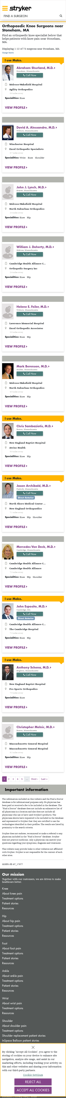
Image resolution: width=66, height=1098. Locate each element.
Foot (4, 943)
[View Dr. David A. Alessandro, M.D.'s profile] (8, 132)
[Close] (33, 1047)
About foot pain (11, 948)
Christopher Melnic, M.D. (35, 727)
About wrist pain (12, 1003)
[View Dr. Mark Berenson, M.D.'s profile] (8, 371)
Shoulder (7, 1021)
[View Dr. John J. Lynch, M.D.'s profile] (8, 191)
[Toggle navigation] (5, 8)
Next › (34, 779)
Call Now (30, 75)
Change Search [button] (8, 53)
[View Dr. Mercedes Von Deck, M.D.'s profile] (8, 551)
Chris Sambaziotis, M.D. (34, 426)
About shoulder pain (14, 1026)
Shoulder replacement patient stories (23, 1035)
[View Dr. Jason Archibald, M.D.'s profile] (8, 490)
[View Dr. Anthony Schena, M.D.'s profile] (8, 672)
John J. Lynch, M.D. (31, 187)
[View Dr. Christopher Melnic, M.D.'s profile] (8, 731)
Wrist (5, 998)
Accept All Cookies (33, 1090)
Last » (44, 779)
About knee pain (12, 893)
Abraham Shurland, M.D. (35, 68)
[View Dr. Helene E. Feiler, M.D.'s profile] (8, 311)
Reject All (33, 1082)
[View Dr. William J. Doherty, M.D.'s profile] (8, 251)
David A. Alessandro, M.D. (36, 127)
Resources (8, 908)
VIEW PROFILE (15, 107)
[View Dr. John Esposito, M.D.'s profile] (8, 611)
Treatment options (12, 898)
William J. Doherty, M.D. (35, 247)
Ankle (5, 971)
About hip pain (11, 921)
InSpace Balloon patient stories (20, 1040)
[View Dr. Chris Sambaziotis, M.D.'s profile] (8, 430)
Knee (5, 888)
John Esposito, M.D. (31, 606)
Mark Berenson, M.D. (32, 366)
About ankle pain (12, 976)
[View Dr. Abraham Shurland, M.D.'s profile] (8, 72)
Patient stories (10, 903)
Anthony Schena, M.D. (33, 667)
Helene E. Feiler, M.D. (32, 306)
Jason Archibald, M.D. (33, 486)
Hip (4, 916)
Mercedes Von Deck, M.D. (35, 547)
